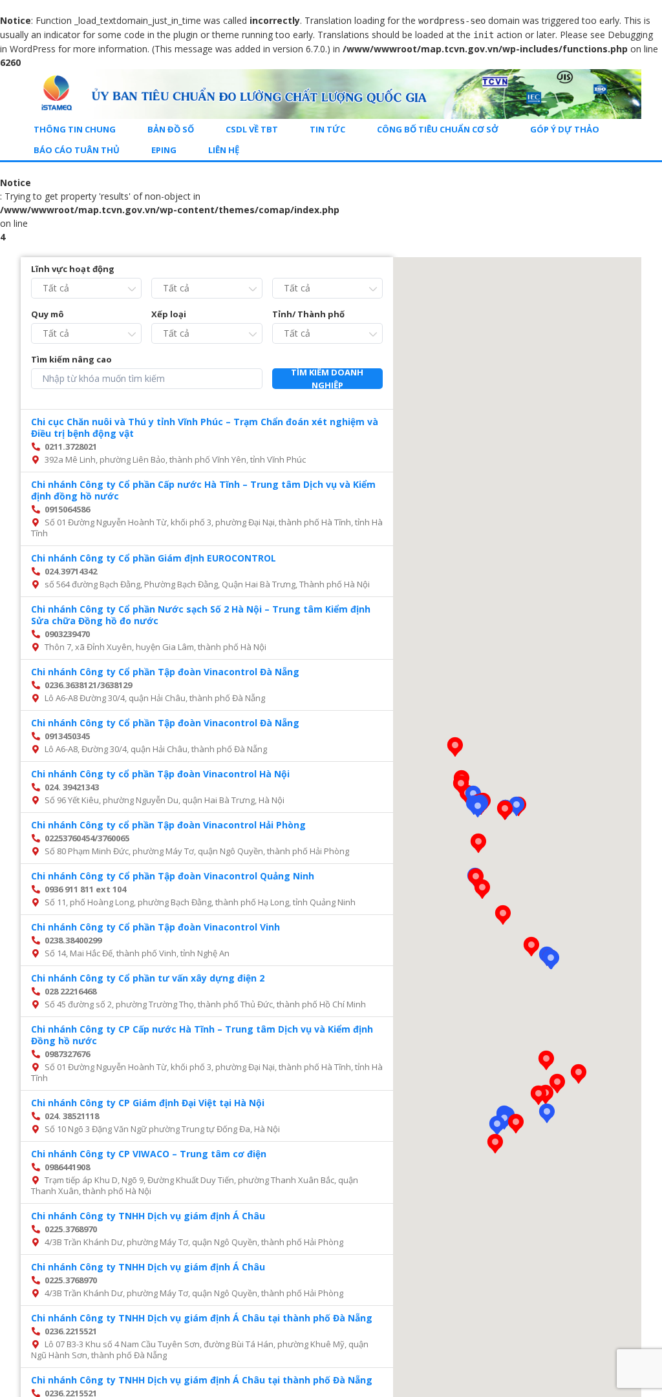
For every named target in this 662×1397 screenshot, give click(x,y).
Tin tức (327, 129)
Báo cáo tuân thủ (77, 150)
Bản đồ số (170, 129)
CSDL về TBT (252, 129)
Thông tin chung (75, 129)
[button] (482, 889)
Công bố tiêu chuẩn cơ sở (437, 129)
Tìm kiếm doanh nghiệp (327, 378)
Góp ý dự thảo (564, 129)
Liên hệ (223, 150)
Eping (163, 150)
